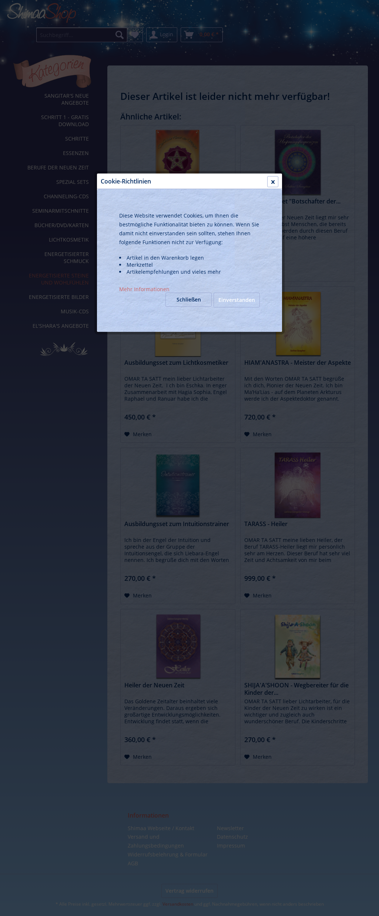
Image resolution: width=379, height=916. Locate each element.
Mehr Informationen (144, 289)
